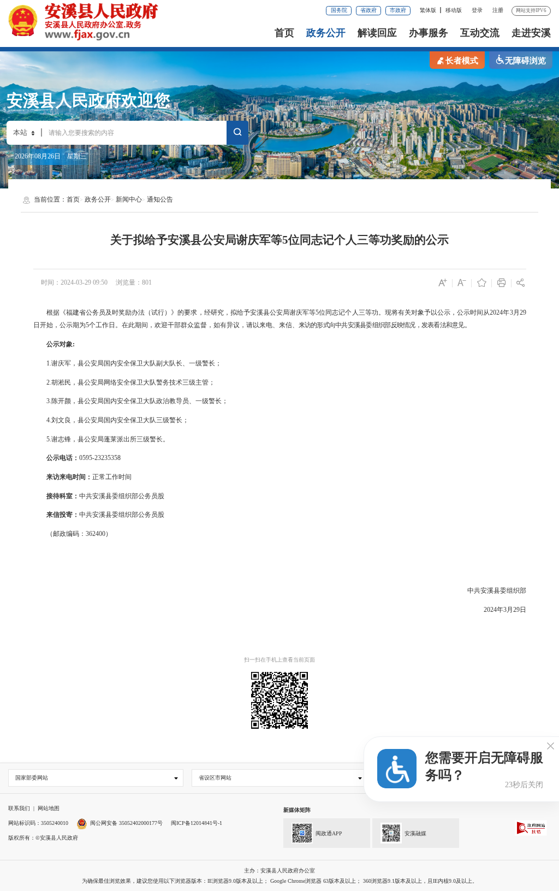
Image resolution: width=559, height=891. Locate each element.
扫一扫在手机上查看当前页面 (279, 660)
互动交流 (479, 32)
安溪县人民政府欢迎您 (88, 100)
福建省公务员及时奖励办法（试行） (118, 312)
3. (48, 401)
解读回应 (377, 32)
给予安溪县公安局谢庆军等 (276, 312)
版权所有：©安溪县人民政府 (43, 838)
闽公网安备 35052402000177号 (126, 823)
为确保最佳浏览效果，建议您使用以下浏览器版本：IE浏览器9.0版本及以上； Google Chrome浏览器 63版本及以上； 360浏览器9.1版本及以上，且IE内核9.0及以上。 (280, 881)
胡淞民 (61, 382)
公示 (53, 344)
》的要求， (187, 312)
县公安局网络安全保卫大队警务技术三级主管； (146, 382)
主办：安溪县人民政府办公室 (279, 871)
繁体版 (428, 10)
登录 (477, 10)
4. (48, 420)
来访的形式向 (317, 325)
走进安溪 (531, 32)
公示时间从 (473, 312)
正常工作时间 (112, 477)
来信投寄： (62, 514)
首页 (284, 32)
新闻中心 (129, 199)
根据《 (56, 312)
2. (48, 382)
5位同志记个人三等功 (347, 312)
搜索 (237, 134)
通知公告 (160, 199)
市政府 (398, 10)
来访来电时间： (69, 477)
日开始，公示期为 (59, 325)
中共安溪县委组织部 (108, 496)
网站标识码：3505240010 (38, 823)
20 (487, 609)
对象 (66, 344)
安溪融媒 (415, 833)
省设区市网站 (215, 778)
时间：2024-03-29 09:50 (74, 282)
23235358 (107, 458)
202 (494, 312)
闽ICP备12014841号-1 (196, 823)
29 (523, 312)
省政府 (368, 10)
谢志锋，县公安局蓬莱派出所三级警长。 (110, 439)
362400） (99, 534)
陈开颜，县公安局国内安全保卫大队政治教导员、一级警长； (139, 401)
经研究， (217, 312)
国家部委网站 (31, 778)
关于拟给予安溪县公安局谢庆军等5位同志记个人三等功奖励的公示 (279, 240)
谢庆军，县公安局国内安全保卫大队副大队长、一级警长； (136, 363)
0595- (86, 458)
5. (48, 439)
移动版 (453, 10)
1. (48, 363)
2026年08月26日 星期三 (51, 156)
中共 (341, 325)
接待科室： (62, 496)
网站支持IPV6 (531, 10)
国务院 (339, 10)
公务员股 (151, 496)
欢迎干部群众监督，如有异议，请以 (206, 325)
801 (147, 282)
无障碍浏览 (525, 60)
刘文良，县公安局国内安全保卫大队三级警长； (120, 420)
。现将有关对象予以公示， (417, 312)
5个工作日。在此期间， (120, 325)
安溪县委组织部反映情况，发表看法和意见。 (409, 325)
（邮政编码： (66, 534)
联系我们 (19, 808)
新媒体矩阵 (297, 810)
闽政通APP (329, 833)
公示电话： (62, 458)
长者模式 (461, 60)
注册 (497, 10)
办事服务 (428, 32)
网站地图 (49, 808)
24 (493, 609)
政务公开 (326, 32)
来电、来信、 (279, 325)
